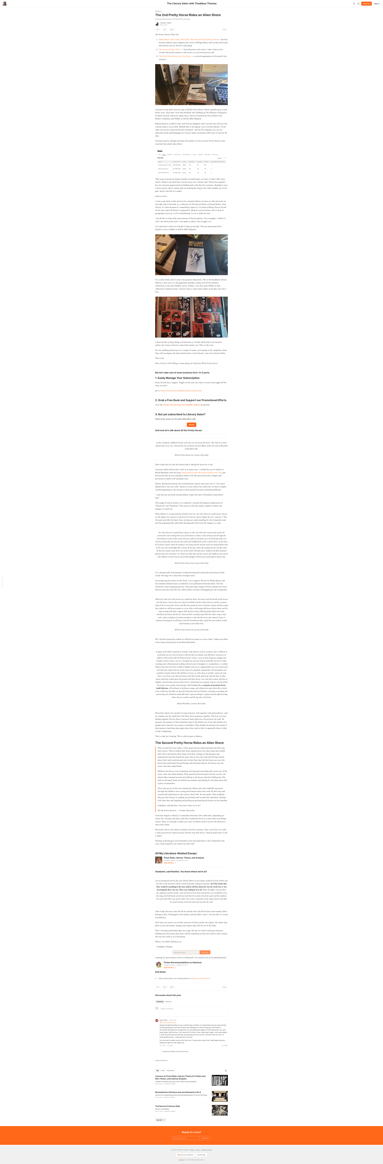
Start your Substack (186, 1155)
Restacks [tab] (168, 1002)
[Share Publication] (358, 4)
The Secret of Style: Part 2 (170, 49)
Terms (198, 1150)
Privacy (192, 1150)
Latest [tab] (163, 1070)
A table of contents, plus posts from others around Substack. (176, 1082)
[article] (191, 1081)
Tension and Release (162, 1109)
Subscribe (366, 4)
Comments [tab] (159, 1002)
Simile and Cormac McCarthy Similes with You (201, 472)
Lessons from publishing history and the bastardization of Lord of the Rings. (181, 1095)
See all (159, 1120)
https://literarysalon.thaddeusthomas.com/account (181, 390)
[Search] (354, 4)
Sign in (376, 4)
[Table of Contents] (2, 582)
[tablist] (163, 1002)
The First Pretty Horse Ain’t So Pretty (175, 56)
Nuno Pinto (163, 1020)
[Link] (152, 372)
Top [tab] (157, 1070)
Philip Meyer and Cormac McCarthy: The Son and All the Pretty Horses (189, 39)
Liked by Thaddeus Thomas (169, 1022)
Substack (182, 1160)
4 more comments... (161, 1060)
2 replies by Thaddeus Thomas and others (175, 1051)
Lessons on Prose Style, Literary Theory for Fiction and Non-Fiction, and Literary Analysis (180, 1077)
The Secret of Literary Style (167, 1106)
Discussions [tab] (170, 1070)
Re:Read (158, 11)
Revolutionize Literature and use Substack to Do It (178, 1092)
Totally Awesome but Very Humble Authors (181, 404)
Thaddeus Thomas (165, 23)
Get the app (201, 1155)
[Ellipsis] (226, 1020)
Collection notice (206, 1150)
